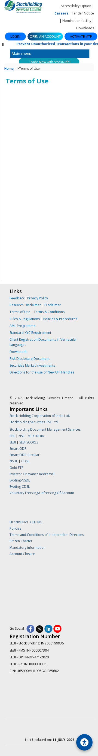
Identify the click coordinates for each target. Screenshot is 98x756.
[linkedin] (48, 628)
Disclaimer (52, 305)
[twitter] (39, 628)
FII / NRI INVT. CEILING (26, 522)
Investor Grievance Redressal (32, 474)
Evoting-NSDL (20, 480)
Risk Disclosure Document (30, 358)
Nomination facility (76, 20)
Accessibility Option (76, 6)
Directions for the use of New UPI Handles (42, 372)
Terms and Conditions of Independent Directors (47, 534)
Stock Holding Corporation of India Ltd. (40, 415)
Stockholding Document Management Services (45, 429)
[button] (45, 36)
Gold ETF (16, 467)
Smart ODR (18, 448)
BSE (13, 436)
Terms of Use (20, 312)
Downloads (85, 28)
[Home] (24, 7)
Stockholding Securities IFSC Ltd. (34, 422)
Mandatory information (27, 547)
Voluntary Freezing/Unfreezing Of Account (42, 493)
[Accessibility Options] (84, 742)
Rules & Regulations (25, 319)
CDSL (25, 461)
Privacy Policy (37, 298)
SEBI (13, 442)
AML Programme (22, 325)
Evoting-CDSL (20, 486)
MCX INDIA (36, 436)
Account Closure (22, 553)
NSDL (14, 461)
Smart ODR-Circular (24, 455)
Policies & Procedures (60, 319)
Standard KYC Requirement (30, 332)
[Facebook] (30, 628)
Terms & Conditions (49, 312)
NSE (22, 436)
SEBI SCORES (28, 442)
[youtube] (57, 628)
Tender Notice (83, 13)
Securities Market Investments (32, 365)
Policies (15, 528)
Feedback (17, 298)
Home (9, 68)
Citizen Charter (21, 541)
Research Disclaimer (25, 305)
